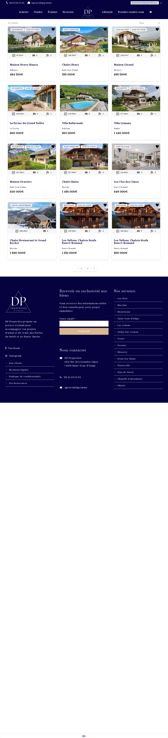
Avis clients (15, 363)
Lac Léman (123, 325)
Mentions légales (19, 369)
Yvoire (121, 338)
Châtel (121, 385)
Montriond (123, 311)
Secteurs (68, 12)
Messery (122, 352)
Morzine (122, 305)
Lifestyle (107, 12)
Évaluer (52, 12)
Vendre (38, 12)
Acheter (24, 12)
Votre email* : (67, 318)
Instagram (15, 355)
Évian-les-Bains (126, 358)
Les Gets (122, 298)
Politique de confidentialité (25, 376)
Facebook (14, 348)
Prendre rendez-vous (131, 12)
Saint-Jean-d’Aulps (128, 318)
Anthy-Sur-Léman (127, 332)
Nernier (122, 345)
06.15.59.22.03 (72, 377)
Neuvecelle (123, 365)
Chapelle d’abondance (130, 378)
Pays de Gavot (125, 372)
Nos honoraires (18, 383)
